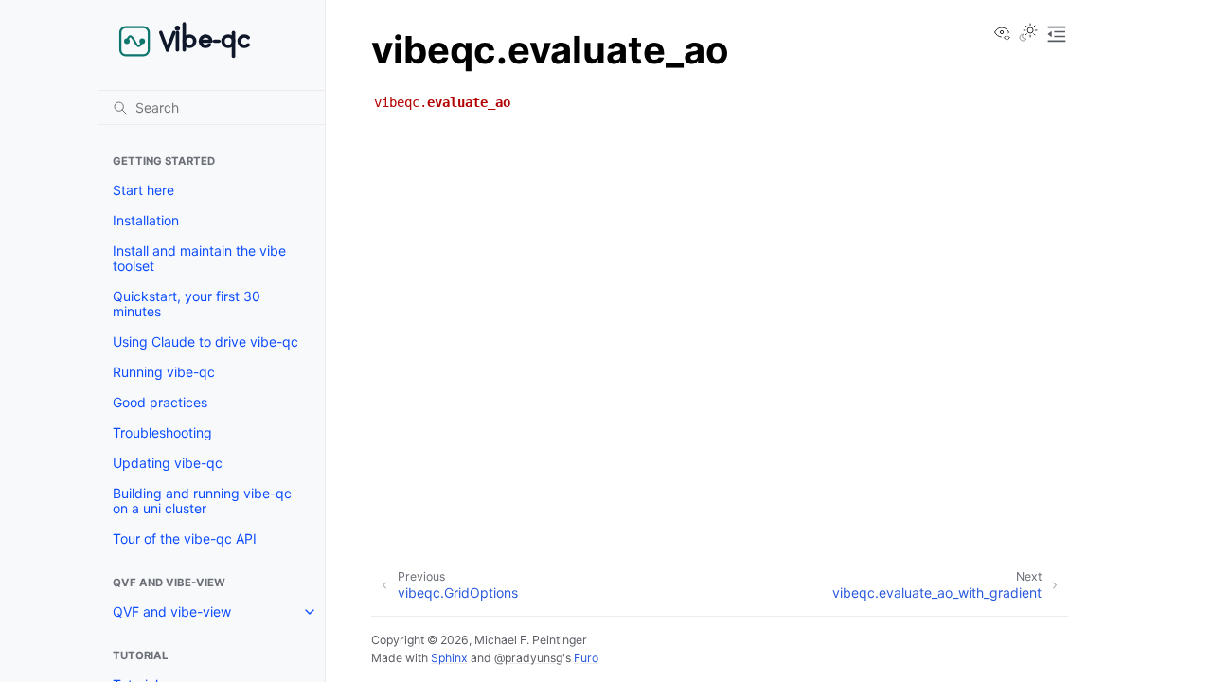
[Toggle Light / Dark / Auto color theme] (1028, 34)
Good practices (160, 402)
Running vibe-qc (164, 372)
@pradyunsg (528, 658)
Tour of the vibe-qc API (185, 538)
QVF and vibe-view (172, 611)
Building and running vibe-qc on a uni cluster (202, 500)
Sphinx (449, 658)
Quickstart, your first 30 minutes (186, 303)
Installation (146, 220)
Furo (586, 658)
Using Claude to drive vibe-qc (205, 341)
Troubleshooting (162, 432)
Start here (143, 190)
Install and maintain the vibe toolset (199, 258)
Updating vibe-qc (168, 463)
